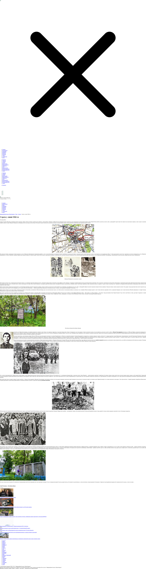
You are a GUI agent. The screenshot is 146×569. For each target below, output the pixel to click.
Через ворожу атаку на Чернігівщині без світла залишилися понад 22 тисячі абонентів (16, 530)
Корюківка (4, 552)
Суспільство (4, 156)
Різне (16, 214)
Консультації (4, 163)
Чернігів (4, 540)
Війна (3, 205)
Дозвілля (4, 160)
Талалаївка (4, 562)
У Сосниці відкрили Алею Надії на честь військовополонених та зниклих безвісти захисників (18, 532)
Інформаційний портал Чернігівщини (7, 214)
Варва (3, 546)
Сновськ (4, 559)
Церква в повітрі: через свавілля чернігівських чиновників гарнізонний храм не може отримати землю (20, 538)
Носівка (3, 556)
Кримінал (4, 152)
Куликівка (4, 553)
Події (3, 166)
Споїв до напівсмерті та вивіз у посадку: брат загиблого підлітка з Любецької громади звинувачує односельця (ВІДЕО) (23, 516)
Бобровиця (4, 544)
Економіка (4, 151)
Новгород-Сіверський (6, 555)
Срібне (3, 561)
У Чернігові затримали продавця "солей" (8, 497)
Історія (3, 162)
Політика (4, 154)
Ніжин (3, 541)
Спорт (3, 155)
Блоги (3, 157)
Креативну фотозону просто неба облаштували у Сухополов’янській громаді (15, 528)
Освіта (3, 170)
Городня (3, 547)
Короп (3, 551)
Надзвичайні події (5, 169)
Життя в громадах (5, 168)
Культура (4, 153)
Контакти (4, 185)
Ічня (3, 548)
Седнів (3, 563)
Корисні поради (5, 164)
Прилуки (4, 542)
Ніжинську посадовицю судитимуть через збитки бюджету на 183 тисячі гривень (16, 507)
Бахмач (3, 543)
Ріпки (3, 557)
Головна (3, 149)
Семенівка (4, 558)
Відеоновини (4, 150)
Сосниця (4, 560)
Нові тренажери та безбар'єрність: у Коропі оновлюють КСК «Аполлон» (14, 526)
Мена (3, 554)
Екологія (4, 159)
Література (4, 165)
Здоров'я (4, 161)
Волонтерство (5, 167)
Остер (3, 564)
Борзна (3, 545)
